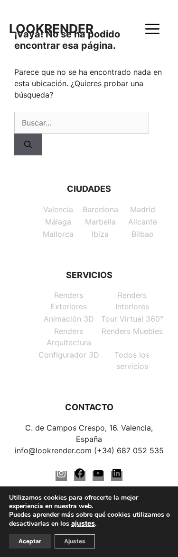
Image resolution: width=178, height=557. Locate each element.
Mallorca (58, 234)
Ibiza (100, 234)
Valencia (58, 209)
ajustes (83, 523)
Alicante (142, 221)
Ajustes (74, 541)
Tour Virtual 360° (132, 318)
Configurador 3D (68, 354)
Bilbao (142, 234)
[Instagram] (61, 476)
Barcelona (100, 209)
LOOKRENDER (51, 29)
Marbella (100, 221)
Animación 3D (69, 318)
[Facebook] (79, 476)
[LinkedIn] (116, 476)
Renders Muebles (132, 331)
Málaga (58, 221)
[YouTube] (98, 476)
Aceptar (30, 541)
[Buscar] (28, 144)
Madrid (142, 209)
